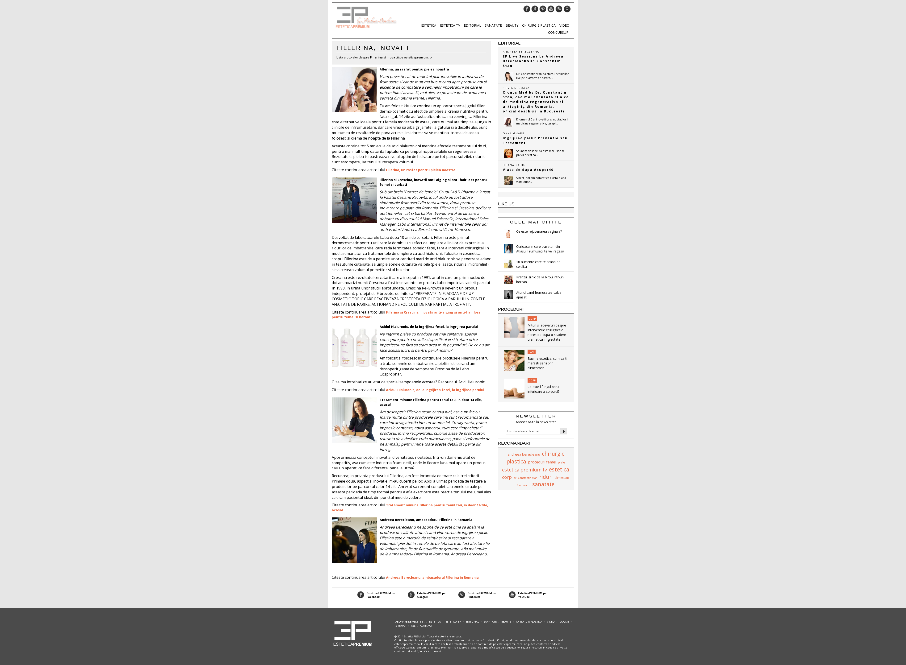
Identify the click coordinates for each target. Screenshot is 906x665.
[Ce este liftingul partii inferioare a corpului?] (514, 388)
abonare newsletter (409, 621)
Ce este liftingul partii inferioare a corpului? (543, 389)
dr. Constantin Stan (525, 477)
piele (561, 462)
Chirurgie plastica (539, 25)
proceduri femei (542, 462)
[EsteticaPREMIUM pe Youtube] (550, 8)
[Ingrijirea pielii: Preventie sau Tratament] (508, 153)
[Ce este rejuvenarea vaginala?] (508, 233)
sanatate (543, 483)
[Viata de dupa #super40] (508, 180)
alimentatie (562, 478)
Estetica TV (450, 25)
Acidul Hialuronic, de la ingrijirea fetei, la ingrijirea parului (429, 326)
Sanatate (493, 25)
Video (564, 25)
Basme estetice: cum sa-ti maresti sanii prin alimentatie (547, 363)
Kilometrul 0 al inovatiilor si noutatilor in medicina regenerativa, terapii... (542, 121)
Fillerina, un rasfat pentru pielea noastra (414, 69)
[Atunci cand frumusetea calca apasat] (508, 294)
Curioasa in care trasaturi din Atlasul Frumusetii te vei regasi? (540, 248)
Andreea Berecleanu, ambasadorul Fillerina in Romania (426, 519)
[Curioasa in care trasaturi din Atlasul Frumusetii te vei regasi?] (508, 248)
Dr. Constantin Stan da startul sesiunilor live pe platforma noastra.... (542, 76)
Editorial (472, 25)
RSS (413, 625)
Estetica (428, 25)
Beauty (512, 25)
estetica (559, 469)
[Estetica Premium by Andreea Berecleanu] (353, 633)
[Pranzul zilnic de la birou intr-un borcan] (508, 279)
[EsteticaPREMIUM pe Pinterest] (542, 8)
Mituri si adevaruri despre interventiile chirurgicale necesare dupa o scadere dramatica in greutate (547, 332)
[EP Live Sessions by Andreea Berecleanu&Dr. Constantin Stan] (508, 76)
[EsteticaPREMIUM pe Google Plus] (534, 8)
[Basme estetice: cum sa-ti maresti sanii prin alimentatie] (514, 360)
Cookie (564, 621)
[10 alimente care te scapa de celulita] (508, 264)
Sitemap (400, 625)
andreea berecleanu (524, 454)
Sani (531, 352)
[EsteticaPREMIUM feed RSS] (558, 8)
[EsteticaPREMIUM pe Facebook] (526, 8)
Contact (426, 625)
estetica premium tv (524, 470)
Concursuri (558, 32)
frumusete (523, 485)
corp (507, 477)
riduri (546, 477)
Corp (532, 318)
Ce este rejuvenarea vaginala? (539, 231)
